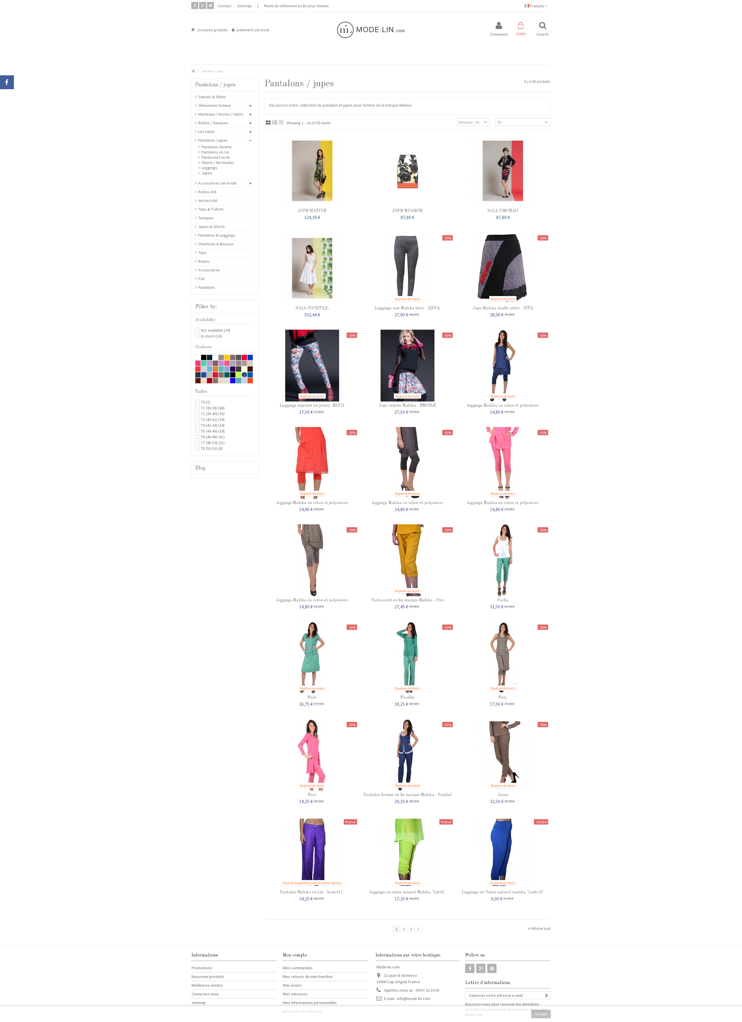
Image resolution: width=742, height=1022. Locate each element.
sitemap (199, 1002)
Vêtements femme (214, 105)
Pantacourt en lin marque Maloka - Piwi (407, 600)
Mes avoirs (292, 985)
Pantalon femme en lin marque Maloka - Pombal (407, 795)
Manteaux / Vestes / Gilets (220, 114)
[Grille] (268, 122)
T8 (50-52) (212, 448)
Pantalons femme (216, 146)
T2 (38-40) (213, 413)
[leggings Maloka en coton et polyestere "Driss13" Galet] (312, 560)
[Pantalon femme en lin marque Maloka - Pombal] (407, 755)
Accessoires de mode (217, 183)
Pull (201, 278)
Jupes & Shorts (211, 226)
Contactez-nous (205, 994)
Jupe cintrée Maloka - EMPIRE (407, 406)
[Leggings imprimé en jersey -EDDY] (312, 366)
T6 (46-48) (213, 436)
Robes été (207, 191)
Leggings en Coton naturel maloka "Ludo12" (503, 892)
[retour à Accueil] (193, 71)
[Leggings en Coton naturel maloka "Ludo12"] (503, 852)
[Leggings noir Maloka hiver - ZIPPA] (407, 268)
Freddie (407, 698)
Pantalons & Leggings (216, 235)
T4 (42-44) (213, 425)
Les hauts (206, 131)
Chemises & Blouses (216, 244)
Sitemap (244, 5)
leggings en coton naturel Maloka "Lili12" (407, 892)
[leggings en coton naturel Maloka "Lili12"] (407, 852)
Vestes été (207, 200)
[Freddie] (407, 658)
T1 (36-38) (213, 407)
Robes (204, 261)
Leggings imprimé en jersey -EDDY (312, 406)
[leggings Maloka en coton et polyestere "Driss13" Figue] (407, 463)
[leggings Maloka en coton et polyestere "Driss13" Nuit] (503, 366)
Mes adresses (295, 994)
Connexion (499, 34)
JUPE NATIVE (312, 211)
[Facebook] (194, 5)
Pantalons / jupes (213, 140)
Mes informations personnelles (310, 1002)
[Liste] (274, 122)
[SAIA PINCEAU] (503, 171)
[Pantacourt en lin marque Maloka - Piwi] (407, 560)
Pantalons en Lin (215, 152)
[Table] (281, 122)
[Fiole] (312, 658)
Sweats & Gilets (212, 96)
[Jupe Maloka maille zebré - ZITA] (503, 268)
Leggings (209, 167)
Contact (224, 5)
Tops (202, 252)
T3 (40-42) (213, 419)
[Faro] (312, 755)
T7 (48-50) (213, 442)
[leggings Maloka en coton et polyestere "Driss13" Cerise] (312, 463)
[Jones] (503, 755)
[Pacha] (503, 560)
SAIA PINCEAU (503, 211)
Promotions (202, 967)
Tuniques (206, 217)
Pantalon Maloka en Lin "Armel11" (312, 892)
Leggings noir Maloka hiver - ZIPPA (407, 308)
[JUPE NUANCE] (407, 171)
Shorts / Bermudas (217, 162)
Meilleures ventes (207, 985)
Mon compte (295, 955)
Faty (503, 698)
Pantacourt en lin (215, 157)
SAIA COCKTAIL (312, 308)
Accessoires (209, 270)
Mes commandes (297, 967)
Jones (503, 795)
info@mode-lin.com (413, 998)
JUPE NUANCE (407, 211)
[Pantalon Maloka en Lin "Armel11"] (312, 852)
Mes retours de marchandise (308, 976)
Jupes (206, 173)
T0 (205, 402)
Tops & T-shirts (211, 209)
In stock (211, 336)
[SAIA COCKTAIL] (312, 268)
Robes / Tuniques (213, 122)
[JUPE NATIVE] (312, 171)
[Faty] (503, 658)
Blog (200, 468)
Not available (215, 330)
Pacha (502, 600)
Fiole (312, 698)
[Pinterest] (210, 5)
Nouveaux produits (208, 976)
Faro (312, 795)
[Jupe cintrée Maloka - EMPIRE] (407, 366)
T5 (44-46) (213, 431)
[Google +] (202, 5)
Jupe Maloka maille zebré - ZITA (503, 308)
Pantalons (206, 287)
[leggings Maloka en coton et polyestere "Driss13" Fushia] (503, 463)
